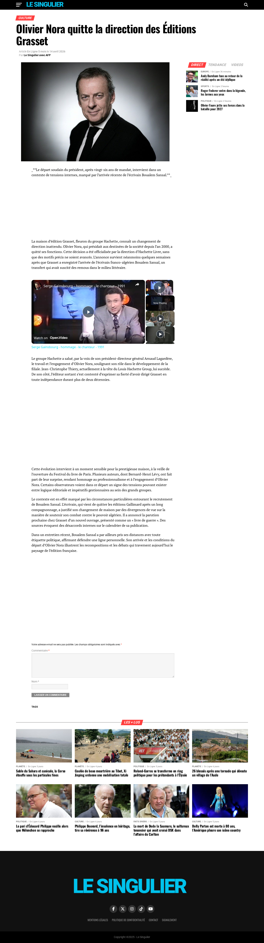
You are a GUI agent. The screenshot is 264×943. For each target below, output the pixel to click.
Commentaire (40, 650)
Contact (153, 920)
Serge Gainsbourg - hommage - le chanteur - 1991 (84, 286)
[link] (38, 286)
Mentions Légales (98, 920)
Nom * (35, 681)
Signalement (169, 920)
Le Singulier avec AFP (37, 55)
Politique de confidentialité (128, 920)
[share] (137, 284)
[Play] (160, 318)
